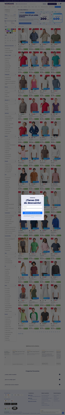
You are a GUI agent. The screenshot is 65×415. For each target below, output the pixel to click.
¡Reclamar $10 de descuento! (32, 213)
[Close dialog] (43, 196)
